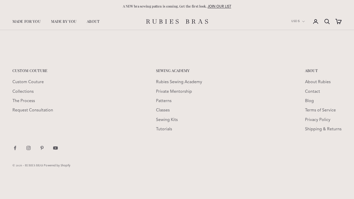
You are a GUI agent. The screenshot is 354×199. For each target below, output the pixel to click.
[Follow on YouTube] (55, 148)
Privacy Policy (317, 120)
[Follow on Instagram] (28, 148)
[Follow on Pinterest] (42, 148)
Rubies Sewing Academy (179, 82)
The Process (23, 101)
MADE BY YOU (64, 21)
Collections (23, 92)
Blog (309, 101)
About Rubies (318, 82)
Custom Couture (28, 82)
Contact (312, 92)
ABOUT (93, 21)
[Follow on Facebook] (15, 148)
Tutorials (164, 129)
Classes (163, 110)
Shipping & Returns (323, 129)
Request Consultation (32, 110)
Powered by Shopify (57, 165)
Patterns (164, 101)
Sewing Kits (167, 120)
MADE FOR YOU (26, 21)
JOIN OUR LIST (219, 6)
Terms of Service (320, 110)
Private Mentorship (174, 92)
